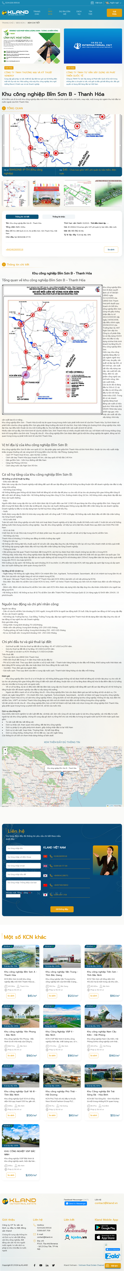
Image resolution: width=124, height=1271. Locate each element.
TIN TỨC (90, 12)
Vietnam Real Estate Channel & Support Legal (99, 1265)
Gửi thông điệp (62, 909)
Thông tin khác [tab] (58, 217)
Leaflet (110, 806)
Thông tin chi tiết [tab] (22, 217)
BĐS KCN (50, 12)
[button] (119, 145)
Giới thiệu (114, 12)
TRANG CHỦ (36, 12)
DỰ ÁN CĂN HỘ (64, 12)
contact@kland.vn (106, 1203)
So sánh (111, 249)
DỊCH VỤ (79, 12)
